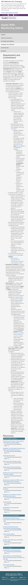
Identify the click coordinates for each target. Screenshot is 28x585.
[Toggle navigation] (25, 18)
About (11, 573)
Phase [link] (9, 289)
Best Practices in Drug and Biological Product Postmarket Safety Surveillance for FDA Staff (14, 557)
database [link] (10, 256)
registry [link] (16, 347)
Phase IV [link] (9, 71)
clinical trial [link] (14, 428)
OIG (22, 575)
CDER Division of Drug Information (11, 550)
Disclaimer (19, 573)
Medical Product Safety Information (12, 467)
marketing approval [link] (13, 62)
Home (15, 573)
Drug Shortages (7, 501)
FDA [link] (6, 78)
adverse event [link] (14, 381)
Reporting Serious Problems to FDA (12, 461)
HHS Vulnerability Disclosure (11, 575)
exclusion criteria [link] (15, 421)
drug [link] (15, 146)
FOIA (19, 575)
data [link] (16, 74)
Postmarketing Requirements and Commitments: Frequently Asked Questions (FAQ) (13, 519)
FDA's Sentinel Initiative (9, 534)
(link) (8, 445)
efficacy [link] (18, 88)
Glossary (7, 573)
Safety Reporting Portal (9, 455)
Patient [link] (20, 71)
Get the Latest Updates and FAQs (9, 12)
